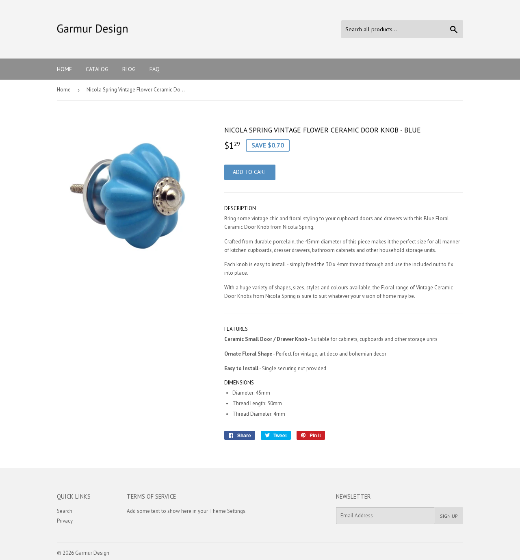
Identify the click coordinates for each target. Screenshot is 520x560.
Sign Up (449, 516)
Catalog (97, 69)
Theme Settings (227, 511)
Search (64, 511)
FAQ (155, 69)
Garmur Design (92, 552)
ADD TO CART (250, 172)
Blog (129, 69)
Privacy (65, 520)
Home (64, 69)
